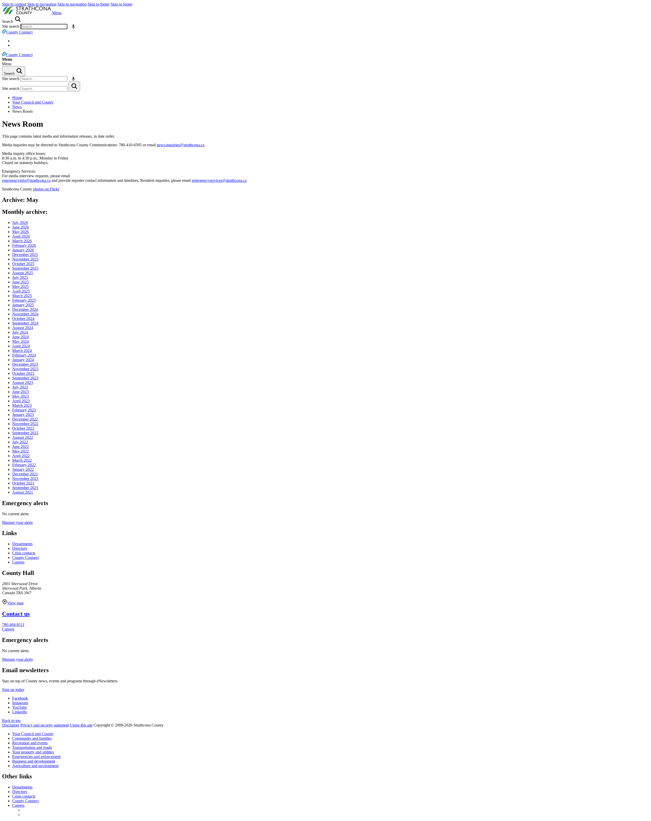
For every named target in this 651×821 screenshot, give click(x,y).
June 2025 (20, 282)
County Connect (25, 557)
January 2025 (23, 305)
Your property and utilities (33, 752)
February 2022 (24, 465)
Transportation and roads (32, 747)
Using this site (81, 725)
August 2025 (22, 273)
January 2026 (23, 250)
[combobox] (43, 26)
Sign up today (13, 689)
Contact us (16, 613)
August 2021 (22, 492)
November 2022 (25, 424)
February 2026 (24, 245)
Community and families (32, 738)
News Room (22, 123)
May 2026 (20, 232)
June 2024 (20, 337)
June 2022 (20, 446)
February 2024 (24, 355)
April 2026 (21, 236)
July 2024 (20, 332)
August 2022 (22, 437)
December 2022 (25, 419)
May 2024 (20, 341)
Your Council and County (33, 102)
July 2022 (20, 442)
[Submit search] (74, 86)
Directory (19, 548)
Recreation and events (30, 743)
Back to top (11, 720)
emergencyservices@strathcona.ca (219, 180)
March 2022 (22, 460)
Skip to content (14, 4)
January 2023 (23, 414)
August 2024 (22, 328)
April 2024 (21, 346)
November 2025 (25, 259)
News (17, 107)
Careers (18, 562)
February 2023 (24, 410)
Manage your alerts (17, 522)
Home (17, 97)
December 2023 (25, 364)
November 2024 (25, 314)
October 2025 (23, 264)
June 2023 (20, 392)
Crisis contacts (23, 553)
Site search (10, 26)
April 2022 (21, 456)
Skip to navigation (41, 4)
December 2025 (25, 254)
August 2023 (22, 382)
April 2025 (21, 291)
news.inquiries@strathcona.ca (180, 145)
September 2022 (25, 433)
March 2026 (22, 241)
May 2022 (20, 451)
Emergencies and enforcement (36, 756)
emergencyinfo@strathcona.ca (26, 180)
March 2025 (22, 296)
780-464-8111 (13, 624)
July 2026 (20, 222)
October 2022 (23, 428)
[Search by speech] (73, 26)
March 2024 (22, 350)
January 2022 (23, 469)
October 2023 (23, 373)
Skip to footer (99, 4)
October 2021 (23, 483)
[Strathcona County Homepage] (27, 13)
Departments (22, 544)
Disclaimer (10, 725)
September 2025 (25, 268)
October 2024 (23, 318)
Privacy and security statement (44, 725)
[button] (57, 13)
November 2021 (25, 478)
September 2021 (25, 488)
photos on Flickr (46, 189)
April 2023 (21, 401)
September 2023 (25, 378)
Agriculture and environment (35, 766)
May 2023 (20, 396)
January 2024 (23, 360)
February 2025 (24, 300)
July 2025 (20, 277)
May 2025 (20, 286)
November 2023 (25, 369)
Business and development (33, 761)
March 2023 (22, 405)
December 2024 (25, 309)
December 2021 (25, 474)
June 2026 (20, 227)
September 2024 (25, 323)
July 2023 (20, 387)
